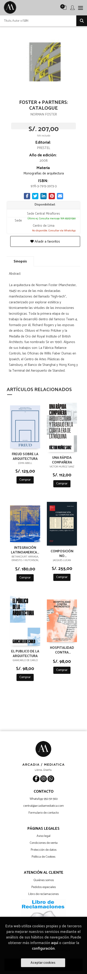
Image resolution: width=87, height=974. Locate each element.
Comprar (25, 479)
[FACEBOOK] (36, 778)
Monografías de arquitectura (43, 173)
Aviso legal (43, 836)
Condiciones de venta (44, 843)
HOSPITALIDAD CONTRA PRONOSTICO (62, 649)
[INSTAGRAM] (43, 778)
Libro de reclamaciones (43, 894)
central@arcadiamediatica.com (43, 806)
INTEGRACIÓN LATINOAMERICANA (25, 549)
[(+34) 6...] (51, 778)
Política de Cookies (43, 856)
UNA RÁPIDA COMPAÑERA (62, 459)
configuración (43, 949)
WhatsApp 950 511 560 (44, 799)
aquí (54, 943)
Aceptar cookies (43, 963)
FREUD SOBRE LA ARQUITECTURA (25, 456)
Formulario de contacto (44, 812)
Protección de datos (43, 850)
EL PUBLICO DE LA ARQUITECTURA (25, 653)
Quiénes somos (43, 880)
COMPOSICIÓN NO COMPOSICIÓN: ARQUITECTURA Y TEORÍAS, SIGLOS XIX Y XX (62, 553)
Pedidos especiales (43, 887)
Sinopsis (20, 261)
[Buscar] (81, 20)
